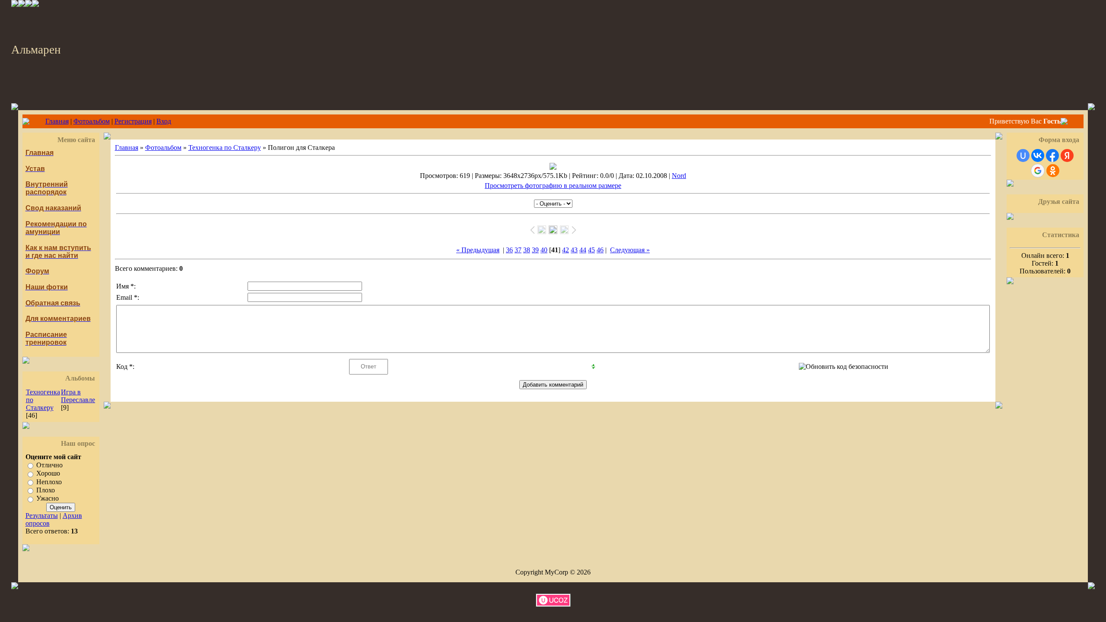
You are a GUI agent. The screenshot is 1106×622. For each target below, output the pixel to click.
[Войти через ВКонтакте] (1037, 155)
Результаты (41, 515)
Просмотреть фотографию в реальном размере (553, 185)
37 (518, 250)
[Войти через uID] (1023, 155)
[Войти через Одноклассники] (1052, 170)
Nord (679, 175)
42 (565, 250)
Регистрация (133, 121)
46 (600, 250)
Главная (57, 121)
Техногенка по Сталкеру (224, 147)
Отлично (49, 465)
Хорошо (48, 473)
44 (582, 250)
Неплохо (49, 482)
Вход (163, 121)
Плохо (45, 490)
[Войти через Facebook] (1052, 155)
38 (526, 250)
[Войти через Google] (1038, 171)
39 (535, 250)
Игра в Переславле (78, 395)
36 (509, 250)
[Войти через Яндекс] (1067, 155)
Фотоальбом (91, 121)
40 (543, 250)
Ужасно (47, 498)
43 (574, 250)
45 (591, 250)
